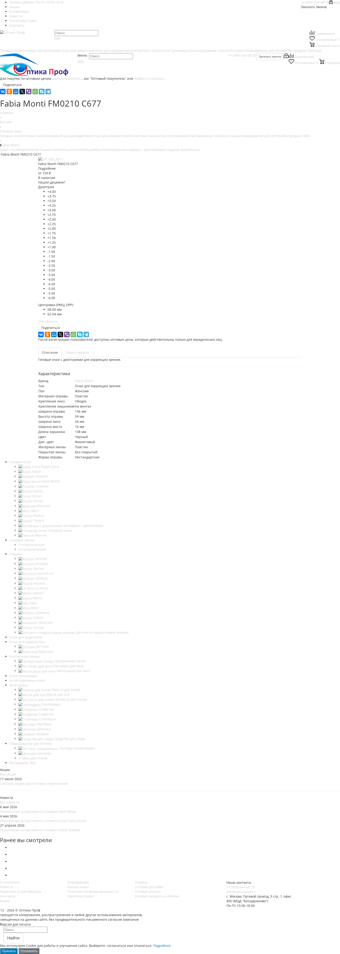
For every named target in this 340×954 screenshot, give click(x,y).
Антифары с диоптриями (144, 149)
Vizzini (76, 149)
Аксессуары (231, 136)
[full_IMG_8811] (50, 159)
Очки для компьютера (110, 136)
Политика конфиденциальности (93, 891)
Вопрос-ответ (78, 887)
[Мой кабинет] (286, 57)
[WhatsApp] (35, 91)
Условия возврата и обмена (157, 896)
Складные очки (176, 149)
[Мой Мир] (16, 91)
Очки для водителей (76, 136)
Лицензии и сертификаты (20, 891)
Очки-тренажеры (172, 136)
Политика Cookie (81, 896)
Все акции (8, 774)
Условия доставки (149, 887)
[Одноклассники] (9, 91)
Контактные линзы (143, 136)
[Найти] (57, 38)
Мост (99, 149)
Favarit (118, 149)
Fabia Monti (84, 381)
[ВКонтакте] (3, 91)
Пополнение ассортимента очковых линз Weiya (38, 811)
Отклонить (28, 951)
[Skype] (41, 91)
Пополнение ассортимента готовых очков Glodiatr (40, 830)
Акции (5, 901)
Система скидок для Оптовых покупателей (34, 783)
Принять (9, 951)
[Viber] (28, 91)
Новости (6, 887)
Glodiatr (33, 149)
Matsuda (88, 149)
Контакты (7, 896)
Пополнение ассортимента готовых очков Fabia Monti (43, 821)
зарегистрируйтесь (67, 78)
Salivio (57, 149)
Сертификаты (48, 321)
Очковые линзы (34, 136)
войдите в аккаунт (148, 78)
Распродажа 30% (296, 136)
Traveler (46, 149)
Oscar (66, 149)
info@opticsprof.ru (241, 892)
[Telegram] (48, 91)
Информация (78, 882)
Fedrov (108, 149)
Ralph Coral (9, 149)
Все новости (9, 802)
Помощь (141, 882)
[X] (22, 91)
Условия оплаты (148, 891)
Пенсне (194, 149)
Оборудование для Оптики (261, 136)
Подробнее (162, 945)
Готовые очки (11, 136)
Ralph (22, 149)
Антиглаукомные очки (204, 136)
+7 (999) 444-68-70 (315, 2)
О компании (9, 882)
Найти (13, 938)
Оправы (53, 136)
